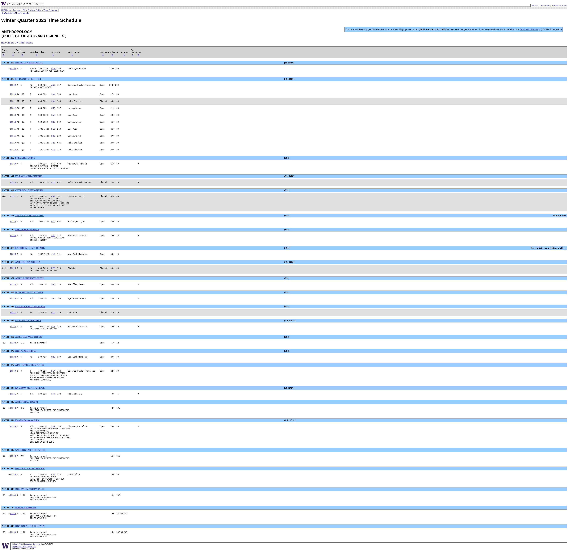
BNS (53, 136)
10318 (13, 150)
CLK (53, 150)
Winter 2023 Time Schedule (16, 13)
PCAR (53, 69)
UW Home (6, 10)
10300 (13, 69)
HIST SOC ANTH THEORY (30, 468)
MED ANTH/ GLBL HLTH (29, 79)
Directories (545, 5)
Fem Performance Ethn (27, 420)
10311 (13, 101)
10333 (13, 326)
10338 (13, 357)
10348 (13, 495)
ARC (53, 85)
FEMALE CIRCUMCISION (30, 306)
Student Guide (34, 10)
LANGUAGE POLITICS (28, 320)
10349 (13, 514)
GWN (53, 196)
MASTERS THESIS (25, 507)
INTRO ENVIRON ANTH (28, 62)
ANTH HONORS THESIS (28, 336)
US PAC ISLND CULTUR (29, 176)
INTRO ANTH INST (26, 351)
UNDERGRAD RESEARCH (30, 450)
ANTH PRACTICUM (26, 402)
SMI (53, 108)
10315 (13, 129)
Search (534, 5)
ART (53, 235)
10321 (13, 196)
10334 (13, 343)
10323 (13, 235)
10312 (13, 108)
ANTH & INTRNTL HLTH (29, 278)
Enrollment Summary (530, 29)
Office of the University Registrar (26, 544)
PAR (53, 326)
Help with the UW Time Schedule (17, 42)
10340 (13, 371)
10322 (13, 221)
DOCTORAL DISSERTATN (30, 526)
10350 (13, 532)
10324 (13, 254)
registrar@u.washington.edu (24, 546)
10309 (13, 85)
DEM (53, 268)
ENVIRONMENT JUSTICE (30, 388)
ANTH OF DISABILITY (28, 262)
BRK (53, 221)
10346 (13, 474)
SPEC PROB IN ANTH (27, 229)
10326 (13, 284)
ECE (53, 164)
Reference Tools (559, 5)
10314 (13, 122)
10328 (13, 298)
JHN (53, 143)
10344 (13, 456)
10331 (13, 312)
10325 (13, 268)
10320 (13, 182)
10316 (13, 136)
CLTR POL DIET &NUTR (29, 190)
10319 (13, 164)
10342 (13, 408)
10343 (13, 426)
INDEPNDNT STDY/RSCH (29, 489)
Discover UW (19, 10)
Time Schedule (50, 10)
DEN (53, 129)
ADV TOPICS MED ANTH (29, 365)
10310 (13, 94)
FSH (53, 394)
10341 (13, 394)
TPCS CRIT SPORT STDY (29, 215)
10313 (13, 115)
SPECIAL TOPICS (25, 157)
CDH (53, 254)
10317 (13, 143)
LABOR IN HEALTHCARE (30, 248)
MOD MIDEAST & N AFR (29, 292)
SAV (53, 94)
